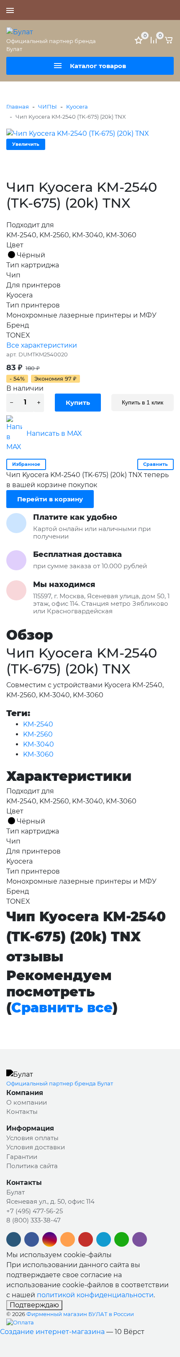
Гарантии (21, 1157)
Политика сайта (32, 1166)
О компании (26, 1102)
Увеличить (25, 144)
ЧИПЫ (47, 106)
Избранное (26, 464)
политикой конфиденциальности (95, 1295)
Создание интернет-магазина (52, 1332)
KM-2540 (38, 724)
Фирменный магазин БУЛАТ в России (80, 1314)
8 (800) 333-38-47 (33, 1220)
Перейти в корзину (50, 499)
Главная (17, 106)
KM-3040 (38, 744)
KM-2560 (38, 734)
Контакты (22, 1112)
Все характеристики (41, 345)
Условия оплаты (32, 1138)
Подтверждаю (34, 1305)
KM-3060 (38, 754)
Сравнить (155, 464)
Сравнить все (62, 1007)
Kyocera (77, 106)
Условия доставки (35, 1147)
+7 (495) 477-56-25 (144, 10)
